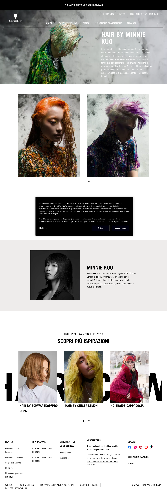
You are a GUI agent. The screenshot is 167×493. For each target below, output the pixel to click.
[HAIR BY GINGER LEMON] (83, 383)
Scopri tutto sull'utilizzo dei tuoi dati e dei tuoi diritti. (102, 461)
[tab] (89, 181)
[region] (84, 216)
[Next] (152, 135)
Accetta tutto (120, 228)
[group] (83, 140)
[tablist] (83, 420)
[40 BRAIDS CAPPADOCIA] (129, 383)
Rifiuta (100, 228)
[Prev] (14, 135)
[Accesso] (157, 23)
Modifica (43, 228)
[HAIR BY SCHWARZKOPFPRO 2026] (37, 383)
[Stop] (83, 182)
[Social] (130, 447)
